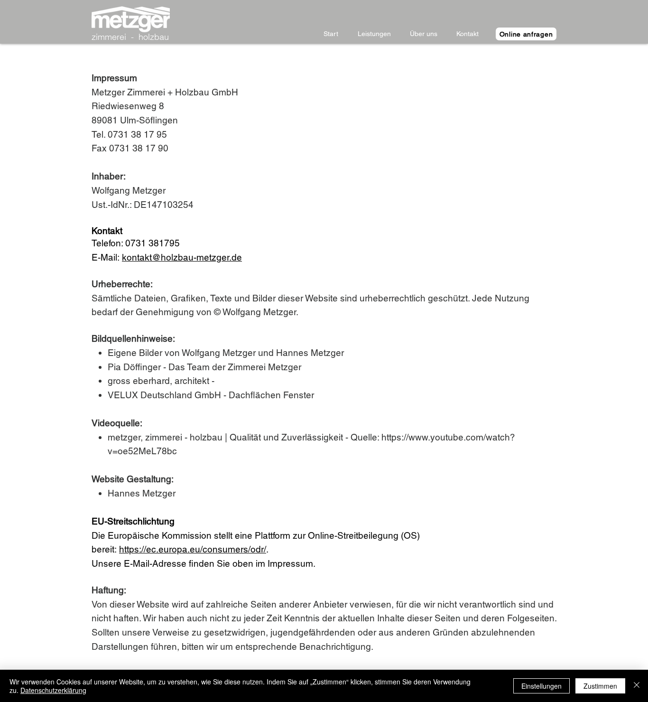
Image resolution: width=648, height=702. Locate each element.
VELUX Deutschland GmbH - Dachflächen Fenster (212, 395)
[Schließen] (636, 685)
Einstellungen (541, 686)
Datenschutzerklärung (53, 690)
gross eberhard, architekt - (162, 380)
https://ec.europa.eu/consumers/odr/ (192, 549)
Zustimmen (600, 686)
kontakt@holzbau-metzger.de (182, 257)
